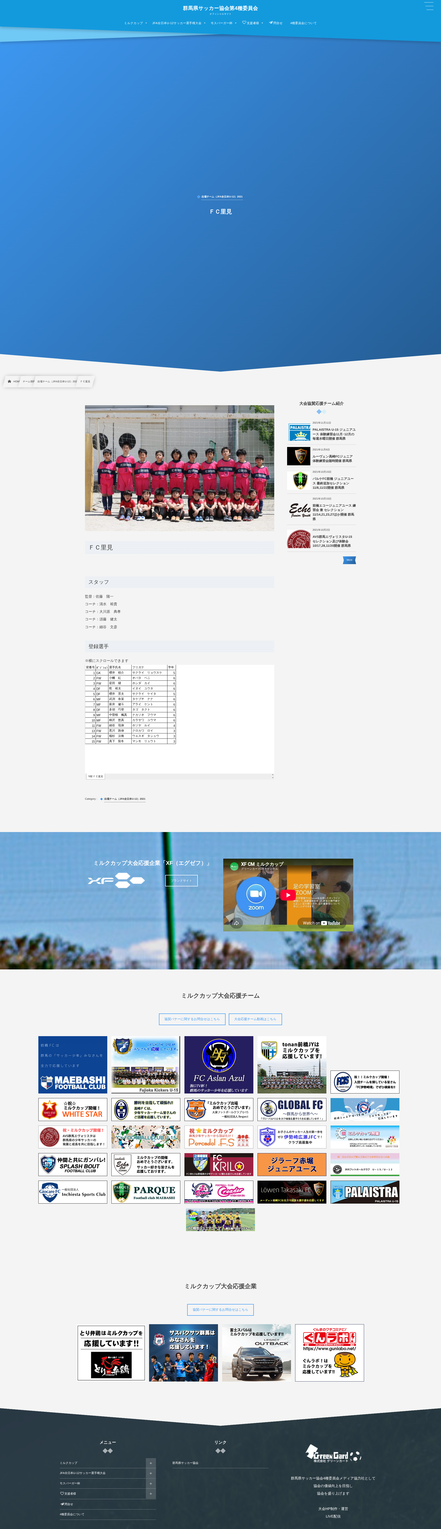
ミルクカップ (68, 1463)
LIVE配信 (333, 1516)
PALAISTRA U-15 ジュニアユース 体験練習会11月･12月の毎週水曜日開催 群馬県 (334, 434)
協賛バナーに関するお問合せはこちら (192, 1019)
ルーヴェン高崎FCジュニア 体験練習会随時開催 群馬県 (333, 459)
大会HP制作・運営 (333, 1509)
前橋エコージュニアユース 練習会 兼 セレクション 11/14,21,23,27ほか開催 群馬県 (334, 512)
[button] (429, 6)
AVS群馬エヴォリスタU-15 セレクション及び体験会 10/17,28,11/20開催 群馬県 (332, 541)
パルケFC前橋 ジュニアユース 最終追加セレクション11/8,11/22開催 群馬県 (333, 483)
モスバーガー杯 (70, 1483)
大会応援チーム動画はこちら (255, 1019)
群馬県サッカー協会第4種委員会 (220, 8)
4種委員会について (72, 1514)
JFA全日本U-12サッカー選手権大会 (83, 1473)
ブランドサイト (181, 880)
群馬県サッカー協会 (185, 1463)
